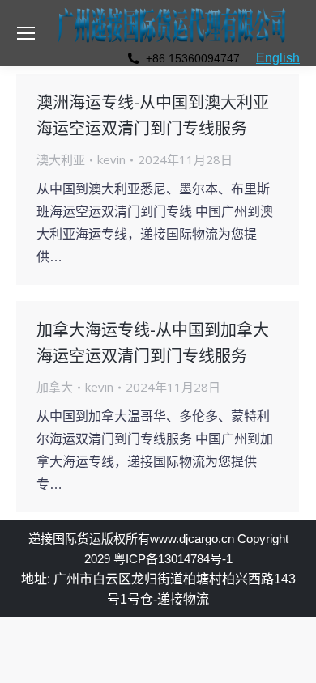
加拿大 (54, 387)
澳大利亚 (60, 159)
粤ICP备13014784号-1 (173, 559)
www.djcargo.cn (192, 538)
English (278, 58)
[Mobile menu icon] (26, 33)
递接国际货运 (64, 538)
